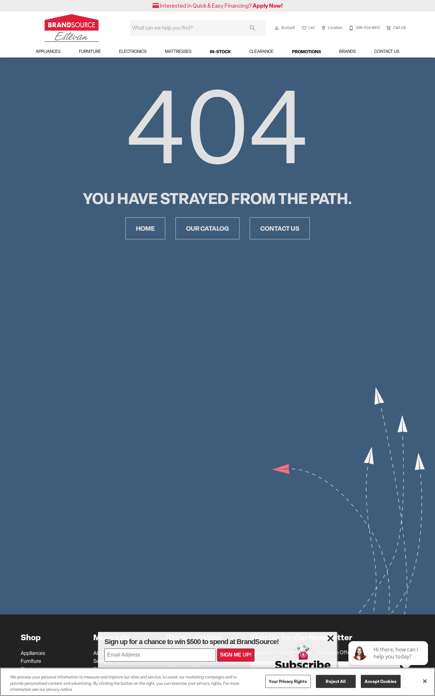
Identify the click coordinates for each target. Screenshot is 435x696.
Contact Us (386, 51)
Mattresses (178, 51)
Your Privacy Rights (288, 681)
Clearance (261, 51)
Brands (347, 51)
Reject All (335, 681)
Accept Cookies (380, 681)
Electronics (132, 51)
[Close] (425, 681)
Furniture (90, 51)
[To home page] (72, 28)
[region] (217, 682)
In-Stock (220, 51)
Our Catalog (207, 228)
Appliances (48, 51)
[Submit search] (252, 28)
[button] (277, 28)
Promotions (306, 51)
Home (145, 228)
